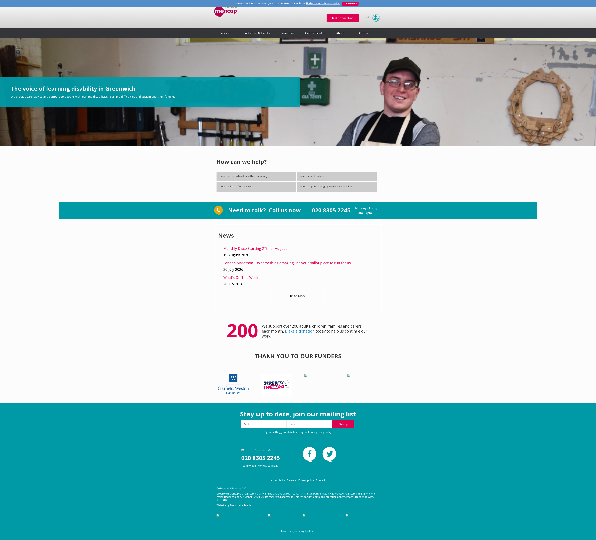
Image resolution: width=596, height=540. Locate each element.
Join (368, 17)
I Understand (350, 3)
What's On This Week (240, 277)
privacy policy (324, 432)
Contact (364, 33)
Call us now (285, 210)
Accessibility (278, 480)
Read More (298, 296)
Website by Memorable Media (234, 505)
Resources (287, 33)
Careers (291, 480)
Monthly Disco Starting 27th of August (255, 248)
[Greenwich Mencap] (225, 14)
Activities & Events (257, 33)
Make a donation (300, 331)
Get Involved (313, 33)
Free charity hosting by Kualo (298, 531)
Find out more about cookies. (323, 3)
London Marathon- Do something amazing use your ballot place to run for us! (287, 262)
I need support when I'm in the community (243, 176)
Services (225, 33)
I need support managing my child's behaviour (326, 186)
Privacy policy (306, 480)
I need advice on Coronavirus (235, 186)
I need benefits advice (311, 176)
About (340, 33)
